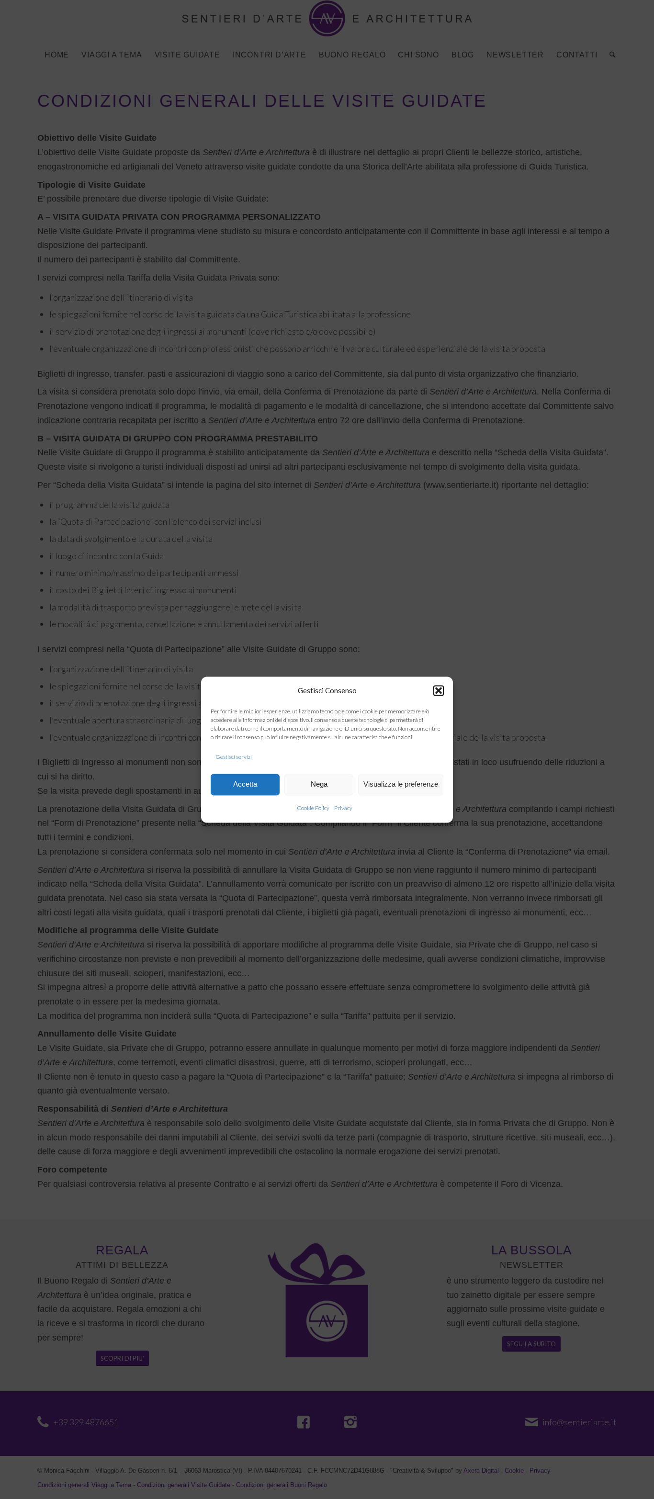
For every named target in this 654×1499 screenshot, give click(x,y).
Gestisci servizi (233, 757)
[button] (438, 691)
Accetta (245, 784)
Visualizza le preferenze (400, 784)
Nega (319, 784)
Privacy (343, 807)
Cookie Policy (313, 807)
